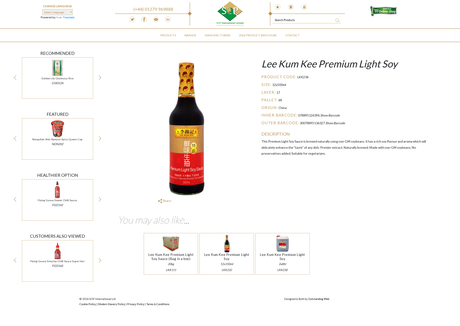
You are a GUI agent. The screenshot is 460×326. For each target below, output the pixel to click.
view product (57, 72)
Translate (68, 17)
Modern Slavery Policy (111, 304)
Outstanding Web (318, 298)
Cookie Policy (87, 304)
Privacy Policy (135, 304)
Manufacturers (217, 35)
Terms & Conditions (157, 304)
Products (168, 35)
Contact (292, 35)
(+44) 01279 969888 (153, 9)
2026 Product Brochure (258, 35)
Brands (190, 35)
